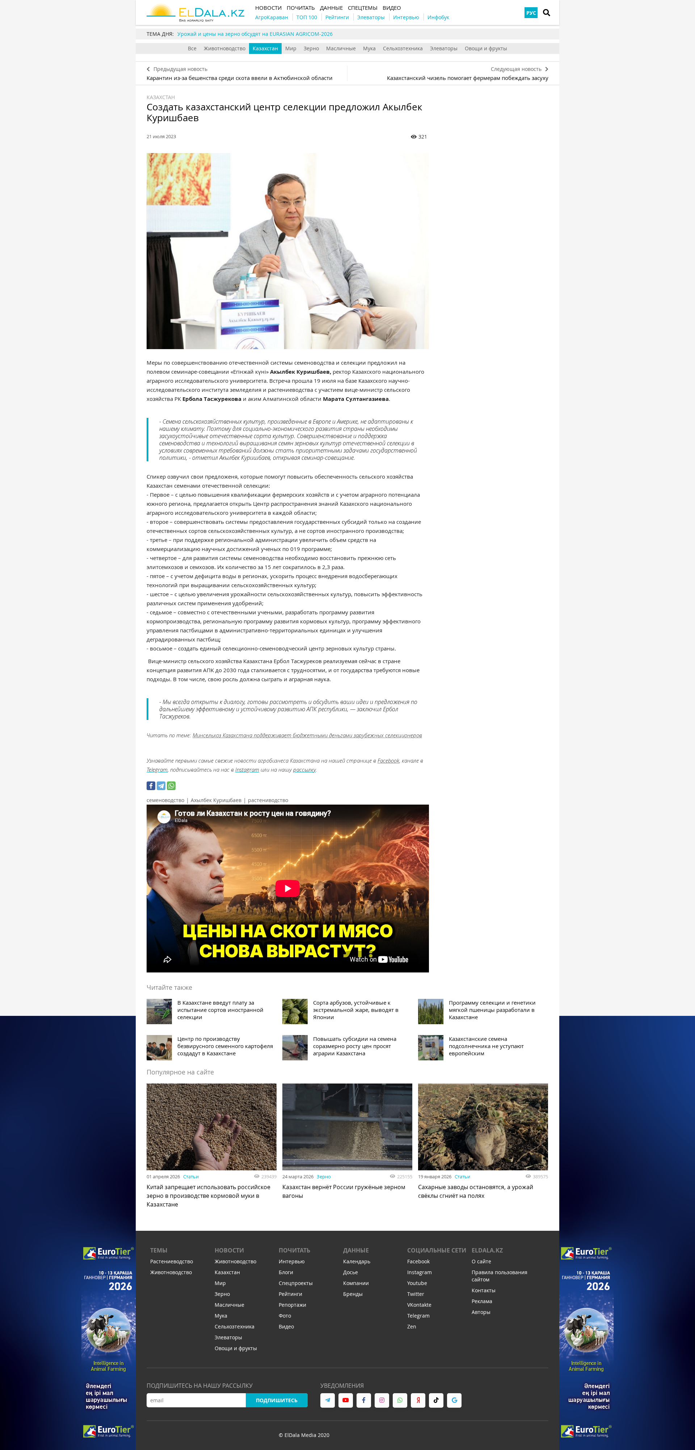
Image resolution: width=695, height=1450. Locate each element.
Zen (411, 1326)
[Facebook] (151, 785)
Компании (356, 1283)
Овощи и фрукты (486, 48)
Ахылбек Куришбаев (216, 800)
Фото (285, 1315)
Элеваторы (444, 48)
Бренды (353, 1293)
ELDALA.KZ (487, 1250)
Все (192, 48)
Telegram (157, 769)
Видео (286, 1326)
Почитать (294, 1250)
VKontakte (419, 1304)
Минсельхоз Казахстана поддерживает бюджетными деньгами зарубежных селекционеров (307, 735)
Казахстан (265, 48)
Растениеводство (171, 1261)
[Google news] (454, 1400)
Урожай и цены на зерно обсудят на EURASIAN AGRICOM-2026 (255, 33)
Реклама (482, 1301)
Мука (369, 48)
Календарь (356, 1261)
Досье (350, 1272)
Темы (159, 1250)
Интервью (292, 1261)
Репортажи (292, 1304)
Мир (290, 48)
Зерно (311, 48)
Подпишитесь (277, 1400)
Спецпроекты (296, 1283)
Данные (356, 1250)
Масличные (341, 48)
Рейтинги (290, 1293)
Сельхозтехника (403, 48)
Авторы (481, 1312)
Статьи (191, 1176)
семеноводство (165, 800)
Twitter (415, 1293)
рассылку (304, 769)
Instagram (247, 769)
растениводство (268, 800)
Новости (229, 1250)
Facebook (388, 760)
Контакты (484, 1290)
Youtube (417, 1283)
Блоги (286, 1272)
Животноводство (224, 48)
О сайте (481, 1261)
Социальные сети (436, 1250)
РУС (531, 12)
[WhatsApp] (171, 785)
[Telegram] (161, 785)
